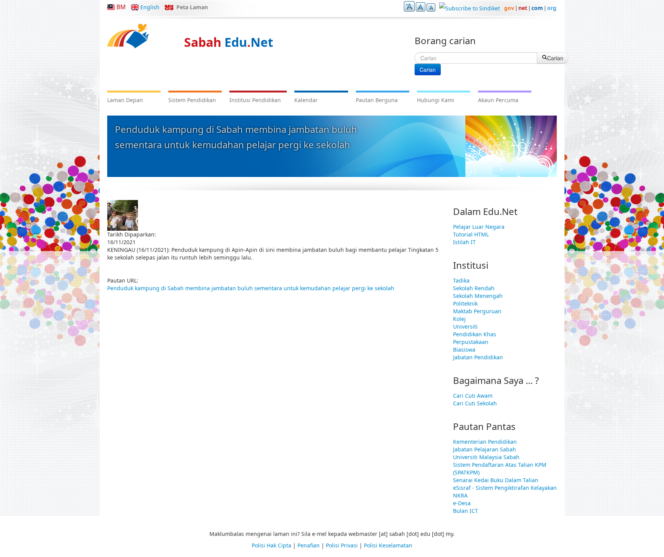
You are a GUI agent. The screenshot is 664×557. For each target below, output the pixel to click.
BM (121, 7)
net (522, 8)
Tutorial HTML (471, 234)
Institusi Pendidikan (255, 100)
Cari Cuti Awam (473, 395)
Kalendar (306, 100)
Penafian (308, 545)
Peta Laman (192, 7)
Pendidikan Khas (474, 334)
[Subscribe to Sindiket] (469, 8)
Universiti (465, 326)
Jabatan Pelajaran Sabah (484, 449)
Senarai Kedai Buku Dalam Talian (495, 480)
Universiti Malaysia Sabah (486, 457)
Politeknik (465, 303)
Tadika (461, 280)
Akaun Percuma (498, 100)
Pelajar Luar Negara (479, 226)
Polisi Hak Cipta (271, 545)
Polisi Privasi (342, 545)
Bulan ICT (465, 510)
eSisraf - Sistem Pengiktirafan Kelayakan (505, 487)
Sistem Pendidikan (192, 100)
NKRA (460, 495)
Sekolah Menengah (478, 295)
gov (509, 8)
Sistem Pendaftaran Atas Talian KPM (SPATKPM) (499, 468)
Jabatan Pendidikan (478, 357)
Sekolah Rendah (474, 288)
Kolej (459, 318)
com (537, 8)
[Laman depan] (128, 36)
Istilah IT (464, 242)
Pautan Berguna (377, 100)
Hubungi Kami (435, 100)
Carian (428, 69)
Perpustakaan (470, 341)
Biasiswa (464, 349)
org (551, 8)
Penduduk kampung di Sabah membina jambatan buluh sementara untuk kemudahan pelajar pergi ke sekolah (250, 288)
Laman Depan (125, 100)
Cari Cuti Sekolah (475, 403)
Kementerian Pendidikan (485, 441)
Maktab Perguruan (477, 311)
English (149, 7)
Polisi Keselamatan (388, 545)
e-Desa (462, 503)
